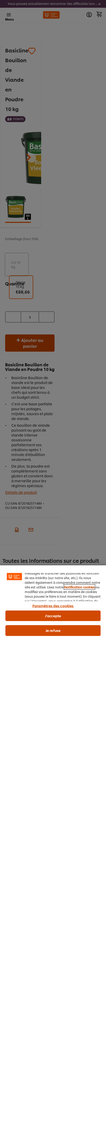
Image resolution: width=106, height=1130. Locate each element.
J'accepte (53, 615)
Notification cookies (79, 587)
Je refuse (53, 630)
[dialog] (53, 847)
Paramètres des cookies (53, 605)
